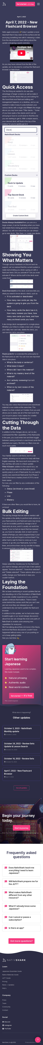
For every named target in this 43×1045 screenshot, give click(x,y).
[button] (38, 4)
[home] (4, 4)
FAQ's (4, 988)
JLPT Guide (6, 978)
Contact (5, 1010)
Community (6, 1007)
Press (4, 1000)
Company (6, 995)
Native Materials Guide (10, 975)
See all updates (21, 788)
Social (5, 1017)
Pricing (4, 981)
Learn (4, 966)
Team (4, 1003)
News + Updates (8, 985)
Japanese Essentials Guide (12, 971)
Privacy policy (28, 1042)
